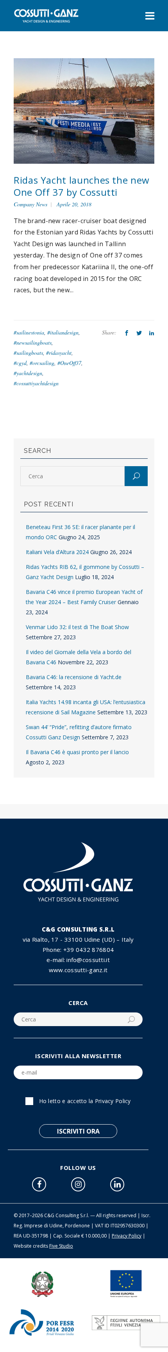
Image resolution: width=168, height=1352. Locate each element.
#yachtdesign (28, 373)
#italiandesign (63, 332)
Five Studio (61, 1246)
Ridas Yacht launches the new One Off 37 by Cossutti (82, 186)
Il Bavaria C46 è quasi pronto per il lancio (77, 752)
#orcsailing (42, 363)
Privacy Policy (113, 1101)
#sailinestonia (29, 332)
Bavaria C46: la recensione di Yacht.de (74, 677)
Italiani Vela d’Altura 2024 (57, 552)
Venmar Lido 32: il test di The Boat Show (77, 627)
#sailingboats (28, 352)
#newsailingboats (33, 342)
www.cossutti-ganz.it (78, 970)
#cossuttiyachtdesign (36, 383)
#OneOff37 (69, 363)
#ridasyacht (58, 352)
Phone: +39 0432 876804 (78, 949)
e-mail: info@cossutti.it (78, 960)
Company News (30, 204)
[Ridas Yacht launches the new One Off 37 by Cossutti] (84, 110)
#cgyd (20, 363)
